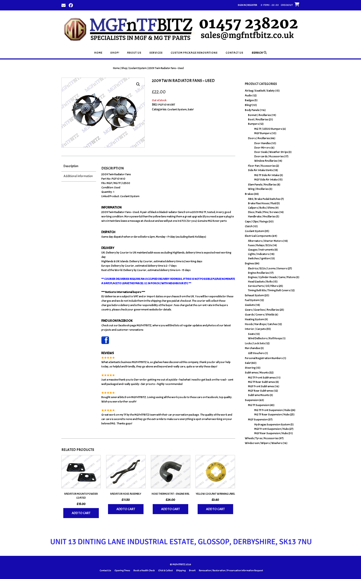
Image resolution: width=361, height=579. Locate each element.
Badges (249, 100)
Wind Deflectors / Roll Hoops (265, 338)
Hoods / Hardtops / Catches (261, 324)
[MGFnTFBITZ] (180, 29)
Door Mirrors (262, 147)
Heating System (254, 319)
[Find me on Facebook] (71, 5)
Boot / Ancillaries (258, 119)
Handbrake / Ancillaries (262, 216)
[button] (138, 84)
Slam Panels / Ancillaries (262, 184)
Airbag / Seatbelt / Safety (260, 90)
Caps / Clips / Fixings (256, 221)
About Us (134, 52)
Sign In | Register (247, 5)
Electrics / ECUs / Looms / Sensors (267, 268)
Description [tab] (71, 166)
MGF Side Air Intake (266, 179)
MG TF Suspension (258, 405)
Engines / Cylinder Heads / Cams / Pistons (272, 277)
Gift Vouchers (256, 353)
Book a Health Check (144, 570)
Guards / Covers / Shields (259, 314)
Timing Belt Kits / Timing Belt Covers (269, 290)
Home (98, 52)
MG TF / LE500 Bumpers (268, 129)
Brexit (192, 570)
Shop (124, 68)
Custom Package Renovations (194, 52)
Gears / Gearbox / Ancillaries (262, 310)
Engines (249, 263)
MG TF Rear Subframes (261, 382)
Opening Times (122, 570)
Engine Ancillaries (258, 273)
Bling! (248, 105)
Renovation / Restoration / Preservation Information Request (231, 570)
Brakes (249, 194)
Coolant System (138, 68)
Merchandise (252, 348)
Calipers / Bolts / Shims (261, 207)
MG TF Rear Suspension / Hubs (272, 414)
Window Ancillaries (265, 161)
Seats (251, 334)
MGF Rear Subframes (260, 390)
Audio (248, 95)
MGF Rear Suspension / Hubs (271, 433)
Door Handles (262, 143)
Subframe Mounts (258, 395)
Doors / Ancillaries (259, 138)
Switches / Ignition (259, 258)
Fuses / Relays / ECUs (260, 245)
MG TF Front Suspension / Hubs (272, 410)
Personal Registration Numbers (264, 358)
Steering (250, 368)
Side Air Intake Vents (260, 170)
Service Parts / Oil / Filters (263, 286)
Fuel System (252, 300)
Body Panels (252, 110)
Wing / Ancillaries (258, 189)
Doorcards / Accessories (269, 156)
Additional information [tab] (78, 176)
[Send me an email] (63, 5)
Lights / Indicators (258, 254)
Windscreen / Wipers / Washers (263, 443)
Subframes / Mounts (257, 372)
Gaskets (250, 305)
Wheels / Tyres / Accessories (261, 438)
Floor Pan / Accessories (262, 166)
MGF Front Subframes (261, 386)
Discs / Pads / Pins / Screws (263, 212)
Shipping (181, 570)
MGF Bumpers (262, 133)
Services (156, 52)
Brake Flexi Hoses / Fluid (262, 203)
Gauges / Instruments (261, 249)
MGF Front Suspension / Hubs (271, 429)
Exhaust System (254, 295)
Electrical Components (258, 236)
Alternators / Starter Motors (265, 241)
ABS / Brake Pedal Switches (264, 199)
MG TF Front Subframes (262, 377)
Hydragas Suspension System (272, 424)
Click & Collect (165, 570)
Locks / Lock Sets (255, 343)
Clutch (248, 226)
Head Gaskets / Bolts (260, 281)
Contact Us (234, 52)
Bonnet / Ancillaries (259, 115)
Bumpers (253, 124)
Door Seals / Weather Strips (271, 152)
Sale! (190, 109)
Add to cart (81, 513)
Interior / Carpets (255, 329)
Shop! (114, 52)
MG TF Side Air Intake (266, 175)
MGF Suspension (258, 419)
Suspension (252, 400)
